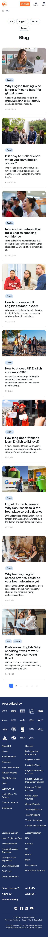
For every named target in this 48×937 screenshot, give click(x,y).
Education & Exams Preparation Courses (34, 780)
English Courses (32, 760)
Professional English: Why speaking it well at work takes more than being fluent (23, 652)
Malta (27, 860)
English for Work (32, 765)
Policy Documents (10, 876)
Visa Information (9, 843)
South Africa (31, 865)
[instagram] (15, 908)
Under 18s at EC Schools (9, 796)
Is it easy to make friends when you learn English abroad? (22, 159)
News (35, 21)
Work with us (8, 789)
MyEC (4, 783)
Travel (24, 28)
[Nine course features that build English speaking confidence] (24, 204)
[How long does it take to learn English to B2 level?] (24, 413)
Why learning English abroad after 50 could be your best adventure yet (22, 577)
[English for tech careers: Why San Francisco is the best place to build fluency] (24, 479)
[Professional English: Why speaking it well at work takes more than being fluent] (24, 622)
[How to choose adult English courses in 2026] (24, 277)
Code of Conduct (10, 802)
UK (26, 849)
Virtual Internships (33, 820)
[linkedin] (26, 908)
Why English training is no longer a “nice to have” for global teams (23, 89)
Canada (29, 843)
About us (6, 762)
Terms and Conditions (12, 920)
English (22, 21)
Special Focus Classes (35, 825)
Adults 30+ (7, 894)
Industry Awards (9, 773)
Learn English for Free (12, 838)
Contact (25, 4)
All (11, 21)
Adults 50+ (30, 894)
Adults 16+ (30, 888)
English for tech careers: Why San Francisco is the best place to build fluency (23, 507)
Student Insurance (10, 866)
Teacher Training (32, 815)
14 (32, 686)
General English (32, 804)
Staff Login (7, 871)
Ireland (28, 854)
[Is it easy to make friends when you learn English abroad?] (24, 131)
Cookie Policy (38, 920)
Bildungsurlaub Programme (32, 753)
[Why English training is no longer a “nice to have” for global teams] (24, 61)
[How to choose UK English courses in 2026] (24, 343)
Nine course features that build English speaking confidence (23, 232)
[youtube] (32, 908)
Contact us (7, 808)
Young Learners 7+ (11, 888)
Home (3, 11)
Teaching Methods (33, 809)
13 (27, 686)
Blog (8, 641)
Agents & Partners (10, 767)
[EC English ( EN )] (4, 4)
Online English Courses (31, 797)
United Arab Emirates (35, 870)
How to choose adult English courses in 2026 (21, 304)
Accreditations (9, 756)
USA (27, 838)
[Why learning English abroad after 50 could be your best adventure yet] (24, 549)
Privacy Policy (27, 920)
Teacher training (10, 899)
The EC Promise (9, 778)
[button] (36, 4)
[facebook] (21, 908)
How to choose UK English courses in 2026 (23, 370)
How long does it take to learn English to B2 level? (22, 439)
